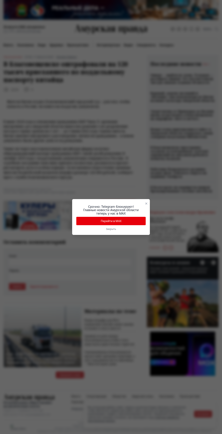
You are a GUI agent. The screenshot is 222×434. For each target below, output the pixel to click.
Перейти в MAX (111, 221)
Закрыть (111, 229)
